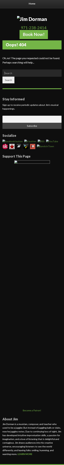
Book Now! (34, 34)
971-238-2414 (33, 27)
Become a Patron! (32, 410)
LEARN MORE (25, 454)
